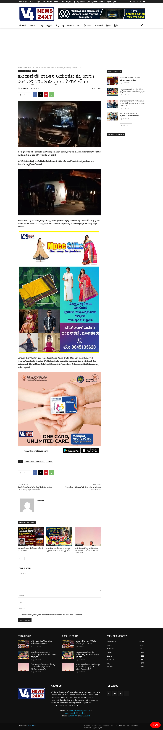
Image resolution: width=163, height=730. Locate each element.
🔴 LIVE (155, 725)
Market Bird (32, 726)
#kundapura (40, 461)
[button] (142, 25)
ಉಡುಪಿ (34, 71)
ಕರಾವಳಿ (29, 71)
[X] (137, 1)
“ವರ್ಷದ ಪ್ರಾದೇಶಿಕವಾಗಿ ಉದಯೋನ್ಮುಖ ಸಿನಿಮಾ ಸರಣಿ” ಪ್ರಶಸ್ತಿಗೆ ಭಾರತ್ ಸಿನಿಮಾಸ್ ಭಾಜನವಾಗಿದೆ (86, 550)
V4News (49, 461)
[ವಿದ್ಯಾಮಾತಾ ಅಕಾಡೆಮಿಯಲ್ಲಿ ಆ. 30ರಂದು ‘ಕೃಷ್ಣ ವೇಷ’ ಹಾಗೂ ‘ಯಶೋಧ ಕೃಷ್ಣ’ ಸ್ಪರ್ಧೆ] (59, 536)
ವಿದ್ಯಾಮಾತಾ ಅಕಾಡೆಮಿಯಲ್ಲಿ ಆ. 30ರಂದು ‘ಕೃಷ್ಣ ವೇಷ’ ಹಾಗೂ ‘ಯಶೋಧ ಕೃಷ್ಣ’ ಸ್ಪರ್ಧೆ (43, 654)
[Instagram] (134, 1)
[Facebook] (130, 1)
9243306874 (85, 716)
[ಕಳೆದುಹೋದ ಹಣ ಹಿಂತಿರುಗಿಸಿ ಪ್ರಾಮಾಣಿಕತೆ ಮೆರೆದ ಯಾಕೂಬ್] (112, 116)
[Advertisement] (81, 46)
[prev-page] (19, 558)
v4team (25, 88)
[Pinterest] (46, 94)
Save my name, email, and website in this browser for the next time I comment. (51, 615)
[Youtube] (143, 1)
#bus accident (29, 461)
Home (20, 67)
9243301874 (73, 716)
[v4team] (19, 88)
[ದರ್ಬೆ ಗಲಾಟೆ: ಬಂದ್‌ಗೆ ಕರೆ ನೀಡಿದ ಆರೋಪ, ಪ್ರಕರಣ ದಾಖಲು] (31, 536)
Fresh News (27, 67)
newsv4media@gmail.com (79, 710)
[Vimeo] (140, 1)
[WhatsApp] (51, 94)
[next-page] (23, 558)
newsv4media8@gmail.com (76, 713)
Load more (125, 125)
